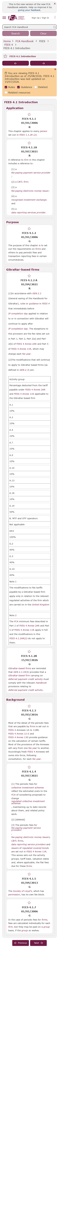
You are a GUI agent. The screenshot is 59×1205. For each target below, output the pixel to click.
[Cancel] (55, 69)
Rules (11, 87)
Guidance (26, 87)
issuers (15, 848)
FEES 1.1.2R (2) (28, 134)
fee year (26, 354)
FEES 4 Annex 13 (17, 737)
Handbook (41, 683)
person (43, 131)
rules (22, 304)
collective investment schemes (27, 788)
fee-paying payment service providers (26, 829)
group (46, 927)
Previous (22, 943)
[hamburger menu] (4, 18)
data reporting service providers (28, 844)
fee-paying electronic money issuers (30, 837)
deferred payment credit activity (25, 679)
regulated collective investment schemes (28, 802)
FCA (16, 621)
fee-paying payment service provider (30, 173)
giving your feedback (29, 10)
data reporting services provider (28, 212)
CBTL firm (22, 182)
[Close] (55, 4)
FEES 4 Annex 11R (36, 851)
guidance (34, 304)
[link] (16, 17)
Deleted (43, 87)
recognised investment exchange (28, 200)
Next (36, 943)
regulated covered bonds (35, 848)
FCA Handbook (24, 41)
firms (38, 249)
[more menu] (55, 17)
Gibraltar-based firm (19, 675)
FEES (42, 41)
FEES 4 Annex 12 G (18, 733)
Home (7, 41)
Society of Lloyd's (22, 891)
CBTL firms (17, 841)
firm (26, 160)
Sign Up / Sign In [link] (40, 18)
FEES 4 (8, 44)
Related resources (19, 92)
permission (14, 895)
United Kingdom (40, 605)
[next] (43, 63)
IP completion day (18, 314)
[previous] (15, 63)
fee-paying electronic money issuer (30, 191)
